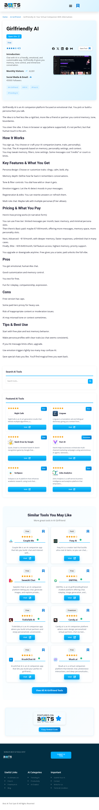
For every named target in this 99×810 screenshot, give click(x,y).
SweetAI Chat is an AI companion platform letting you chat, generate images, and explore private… (27, 590)
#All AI (24, 87)
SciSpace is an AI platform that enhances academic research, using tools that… (23, 479)
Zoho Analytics (65, 473)
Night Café (19, 413)
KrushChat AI (28, 659)
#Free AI (35, 87)
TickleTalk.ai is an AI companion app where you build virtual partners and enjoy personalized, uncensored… (27, 629)
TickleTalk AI (28, 619)
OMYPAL (73, 580)
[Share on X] (58, 48)
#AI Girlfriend (13, 87)
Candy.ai (73, 619)
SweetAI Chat (28, 580)
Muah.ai (73, 659)
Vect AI (62, 442)
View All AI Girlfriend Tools (49, 690)
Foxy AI (73, 540)
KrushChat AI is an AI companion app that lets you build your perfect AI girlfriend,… (27, 669)
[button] (70, 5)
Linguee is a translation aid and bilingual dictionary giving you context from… (68, 420)
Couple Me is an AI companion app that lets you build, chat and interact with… (27, 550)
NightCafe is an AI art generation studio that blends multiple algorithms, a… (25, 420)
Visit (25, 427)
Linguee (62, 413)
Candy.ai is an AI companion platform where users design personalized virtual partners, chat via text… (72, 629)
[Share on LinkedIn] (62, 48)
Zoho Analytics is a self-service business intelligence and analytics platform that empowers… (68, 481)
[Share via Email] (71, 48)
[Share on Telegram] (67, 48)
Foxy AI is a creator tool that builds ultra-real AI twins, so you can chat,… (72, 548)
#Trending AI (13, 93)
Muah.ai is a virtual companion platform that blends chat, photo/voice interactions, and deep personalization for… (72, 669)
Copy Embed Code (49, 730)
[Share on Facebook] (53, 48)
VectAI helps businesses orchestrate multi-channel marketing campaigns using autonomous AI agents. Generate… (72, 450)
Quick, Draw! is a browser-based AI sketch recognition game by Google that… (24, 448)
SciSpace (18, 473)
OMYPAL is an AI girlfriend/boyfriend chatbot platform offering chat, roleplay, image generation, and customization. (72, 590)
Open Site (12, 36)
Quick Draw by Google (24, 442)
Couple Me (28, 540)
